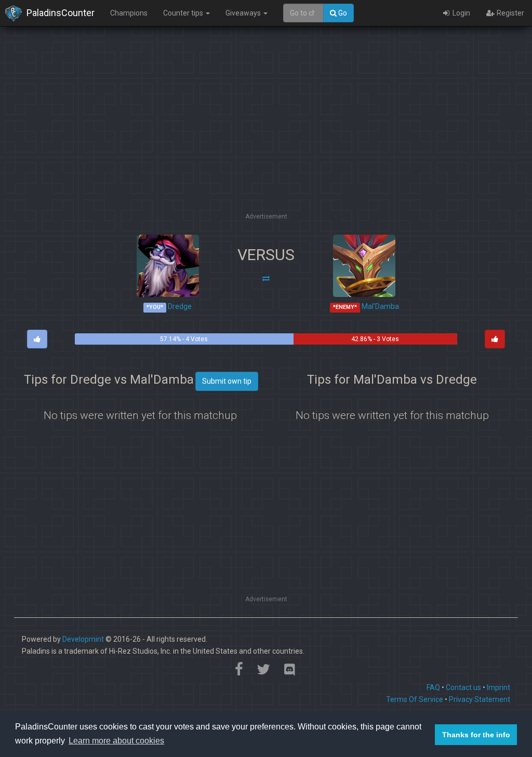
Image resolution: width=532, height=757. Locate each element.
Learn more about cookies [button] (116, 740)
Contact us (463, 687)
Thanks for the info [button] (476, 735)
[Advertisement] (266, 137)
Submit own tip (226, 381)
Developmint (83, 639)
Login (460, 13)
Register (509, 13)
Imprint (498, 687)
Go (342, 13)
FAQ (433, 687)
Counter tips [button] (184, 13)
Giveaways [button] (243, 13)
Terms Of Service (414, 699)
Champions (129, 13)
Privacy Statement (479, 699)
